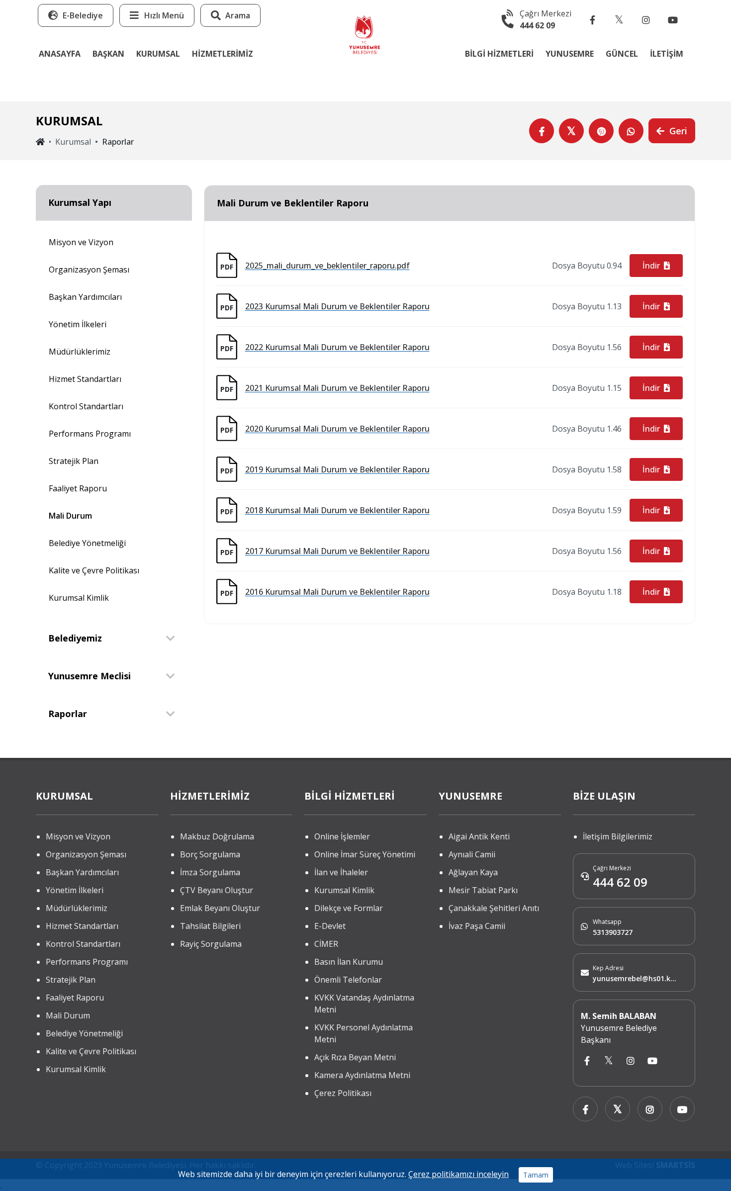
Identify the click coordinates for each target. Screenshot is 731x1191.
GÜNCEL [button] (622, 53)
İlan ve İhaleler (341, 872)
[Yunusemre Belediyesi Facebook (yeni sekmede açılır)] (592, 19)
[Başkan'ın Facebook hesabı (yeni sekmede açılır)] (587, 1061)
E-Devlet (330, 925)
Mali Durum (70, 515)
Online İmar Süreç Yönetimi (364, 854)
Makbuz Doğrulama (217, 836)
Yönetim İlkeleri (77, 324)
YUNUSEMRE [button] (570, 53)
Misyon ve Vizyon (81, 242)
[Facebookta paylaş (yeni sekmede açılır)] (541, 130)
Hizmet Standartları (85, 378)
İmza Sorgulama (210, 872)
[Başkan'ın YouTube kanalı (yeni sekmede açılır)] (652, 1061)
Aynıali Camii (472, 854)
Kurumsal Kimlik (79, 597)
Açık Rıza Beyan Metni (355, 1057)
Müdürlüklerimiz (79, 351)
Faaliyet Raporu (78, 488)
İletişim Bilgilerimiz (617, 836)
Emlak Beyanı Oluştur (220, 908)
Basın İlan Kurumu (348, 961)
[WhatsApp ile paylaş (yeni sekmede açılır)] (631, 130)
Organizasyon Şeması (89, 269)
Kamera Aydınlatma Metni (362, 1075)
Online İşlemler (342, 836)
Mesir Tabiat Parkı (483, 890)
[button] (156, 15)
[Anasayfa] (364, 33)
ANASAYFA (60, 53)
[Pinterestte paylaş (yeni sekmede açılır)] (601, 130)
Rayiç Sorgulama (211, 943)
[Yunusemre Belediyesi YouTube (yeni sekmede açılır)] (672, 19)
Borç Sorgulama (210, 854)
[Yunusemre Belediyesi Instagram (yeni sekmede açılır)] (646, 19)
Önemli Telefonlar (348, 979)
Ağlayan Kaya (473, 872)
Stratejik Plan (73, 461)
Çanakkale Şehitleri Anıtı (494, 908)
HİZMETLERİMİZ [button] (222, 53)
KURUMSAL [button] (158, 53)
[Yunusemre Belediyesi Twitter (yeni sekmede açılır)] (619, 19)
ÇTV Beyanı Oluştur (216, 890)
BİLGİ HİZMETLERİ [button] (499, 53)
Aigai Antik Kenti (479, 836)
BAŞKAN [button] (108, 53)
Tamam (535, 1175)
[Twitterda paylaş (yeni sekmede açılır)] (571, 130)
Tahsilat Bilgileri (210, 925)
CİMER (326, 943)
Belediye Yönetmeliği (87, 543)
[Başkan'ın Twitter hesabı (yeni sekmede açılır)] (609, 1061)
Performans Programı (90, 433)
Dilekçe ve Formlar (348, 908)
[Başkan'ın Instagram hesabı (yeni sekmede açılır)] (631, 1061)
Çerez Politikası (342, 1093)
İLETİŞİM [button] (666, 53)
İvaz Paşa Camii (477, 925)
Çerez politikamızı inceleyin (458, 1174)
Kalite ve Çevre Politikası (94, 570)
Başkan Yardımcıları (85, 296)
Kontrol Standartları (86, 406)
